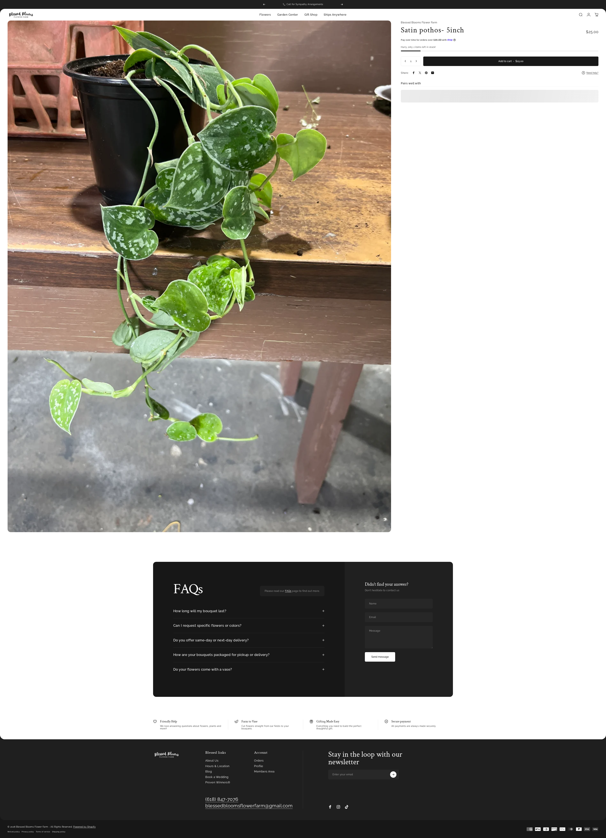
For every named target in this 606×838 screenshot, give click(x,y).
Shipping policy (58, 832)
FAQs (288, 590)
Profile (258, 766)
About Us (211, 760)
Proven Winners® (217, 782)
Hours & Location (217, 766)
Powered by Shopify (84, 827)
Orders (259, 760)
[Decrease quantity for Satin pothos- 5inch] (404, 61)
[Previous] (264, 4)
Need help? (592, 72)
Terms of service (43, 832)
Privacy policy (28, 832)
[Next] (341, 4)
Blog (208, 771)
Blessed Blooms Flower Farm (419, 22)
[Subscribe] (393, 774)
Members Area (264, 771)
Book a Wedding (217, 777)
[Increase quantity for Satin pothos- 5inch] (417, 61)
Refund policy (14, 832)
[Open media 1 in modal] (199, 276)
